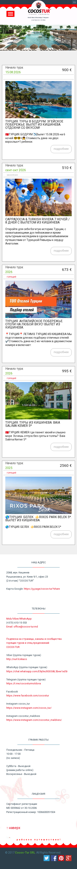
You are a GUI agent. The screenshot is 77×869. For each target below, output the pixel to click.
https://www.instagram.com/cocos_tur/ (29, 707)
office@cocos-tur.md (26, 626)
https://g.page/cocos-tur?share (42, 588)
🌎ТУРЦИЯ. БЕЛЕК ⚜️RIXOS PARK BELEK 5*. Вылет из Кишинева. (38, 518)
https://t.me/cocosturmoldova (23, 683)
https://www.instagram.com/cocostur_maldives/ (34, 719)
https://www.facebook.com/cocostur (27, 695)
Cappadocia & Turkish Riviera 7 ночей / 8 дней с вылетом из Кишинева (37, 220)
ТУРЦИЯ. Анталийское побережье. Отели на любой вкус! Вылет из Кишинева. (34, 324)
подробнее (61, 149)
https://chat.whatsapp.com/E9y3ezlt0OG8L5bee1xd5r (37, 671)
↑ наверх (13, 828)
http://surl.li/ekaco (16, 659)
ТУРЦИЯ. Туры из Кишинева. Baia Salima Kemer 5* (32, 424)
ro (74, 2)
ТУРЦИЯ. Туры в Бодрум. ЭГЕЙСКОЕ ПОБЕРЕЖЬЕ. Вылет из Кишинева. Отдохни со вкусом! (34, 124)
